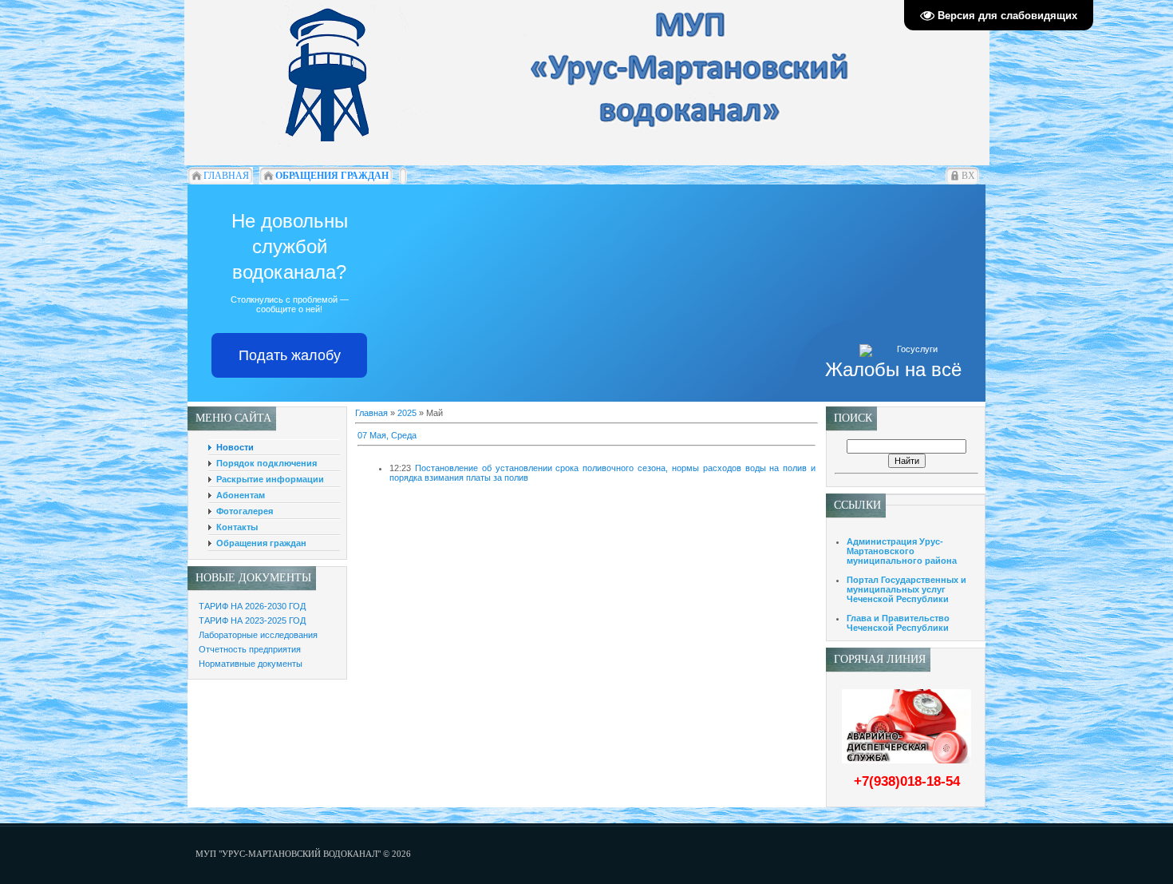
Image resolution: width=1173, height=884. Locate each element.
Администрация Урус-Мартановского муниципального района (902, 551)
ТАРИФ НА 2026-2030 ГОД (252, 606)
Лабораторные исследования (258, 635)
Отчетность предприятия (250, 649)
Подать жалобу (290, 355)
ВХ (968, 175)
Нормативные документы (250, 663)
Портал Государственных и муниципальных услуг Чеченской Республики (906, 589)
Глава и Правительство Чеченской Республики (898, 622)
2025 (407, 413)
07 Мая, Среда (387, 435)
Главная (371, 413)
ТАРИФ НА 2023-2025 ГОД (252, 620)
